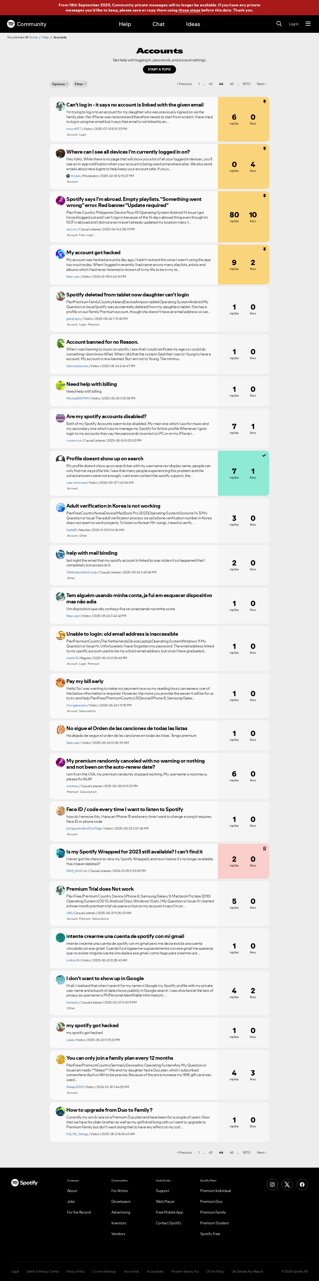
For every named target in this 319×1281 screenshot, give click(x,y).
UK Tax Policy (215, 1271)
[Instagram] (272, 1184)
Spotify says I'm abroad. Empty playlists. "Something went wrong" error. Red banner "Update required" (134, 202)
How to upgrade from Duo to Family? (109, 1110)
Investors (119, 1223)
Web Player (165, 1201)
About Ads (131, 1271)
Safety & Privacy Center (42, 1271)
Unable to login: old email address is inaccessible (122, 634)
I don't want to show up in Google (105, 978)
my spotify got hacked (92, 1025)
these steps (189, 10)
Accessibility (155, 1271)
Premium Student (214, 1223)
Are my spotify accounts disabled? (106, 416)
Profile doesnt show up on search (104, 458)
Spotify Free (210, 1233)
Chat (158, 24)
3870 (246, 83)
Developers (121, 1201)
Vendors (118, 1233)
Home (33, 37)
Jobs (71, 1201)
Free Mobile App (169, 1212)
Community (31, 24)
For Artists (119, 1190)
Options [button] (58, 84)
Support (162, 1190)
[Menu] (308, 24)
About (72, 1190)
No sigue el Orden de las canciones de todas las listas (126, 728)
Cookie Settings (104, 1271)
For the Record (79, 1212)
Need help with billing (91, 384)
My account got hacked (93, 252)
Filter (79, 84)
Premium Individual (215, 1190)
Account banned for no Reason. (102, 342)
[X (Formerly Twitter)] (287, 1184)
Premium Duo (211, 1201)
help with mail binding (91, 553)
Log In (293, 23)
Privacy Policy (75, 1271)
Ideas (193, 24)
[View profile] (60, 106)
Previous (185, 83)
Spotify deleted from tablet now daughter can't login (127, 295)
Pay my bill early (85, 681)
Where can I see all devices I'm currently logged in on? (128, 152)
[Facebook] (302, 1184)
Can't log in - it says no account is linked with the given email (134, 105)
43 (211, 83)
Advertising (120, 1212)
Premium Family (213, 1212)
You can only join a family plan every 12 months (119, 1058)
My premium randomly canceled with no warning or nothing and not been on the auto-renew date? (135, 764)
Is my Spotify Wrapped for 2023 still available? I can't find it (134, 852)
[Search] (279, 24)
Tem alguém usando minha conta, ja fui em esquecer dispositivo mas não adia (139, 598)
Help (125, 24)
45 (232, 83)
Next (260, 83)
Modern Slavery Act (185, 1271)
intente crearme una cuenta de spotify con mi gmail (125, 936)
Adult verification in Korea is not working (113, 506)
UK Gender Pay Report (247, 1271)
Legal (15, 1271)
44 (221, 83)
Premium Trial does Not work (100, 889)
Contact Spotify (168, 1223)
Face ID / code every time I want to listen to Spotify (124, 809)
